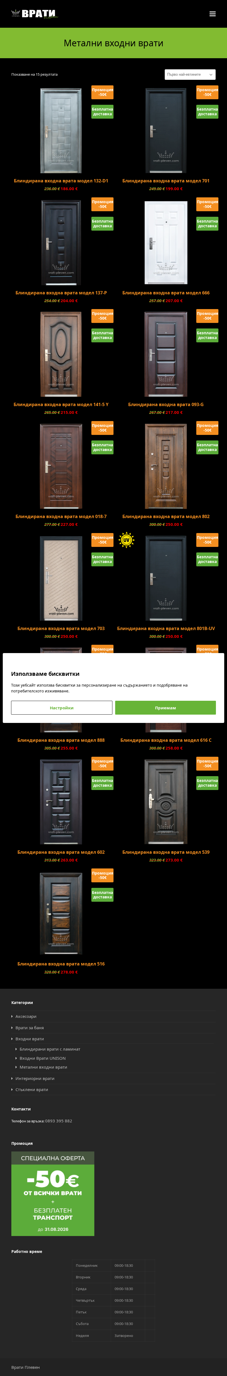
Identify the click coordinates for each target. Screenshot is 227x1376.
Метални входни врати (43, 1067)
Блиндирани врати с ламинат (50, 1049)
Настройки (62, 707)
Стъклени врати (32, 1089)
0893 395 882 (58, 1120)
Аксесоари (26, 1016)
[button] (213, 14)
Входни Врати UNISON (43, 1058)
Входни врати (30, 1038)
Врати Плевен (25, 1367)
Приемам (165, 707)
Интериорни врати (35, 1078)
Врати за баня (30, 1027)
